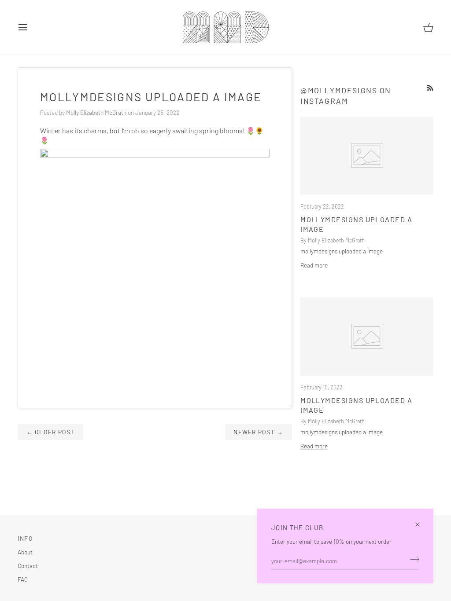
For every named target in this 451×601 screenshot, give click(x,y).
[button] (207, 536)
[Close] (421, 521)
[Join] (412, 560)
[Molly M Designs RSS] (430, 88)
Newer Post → (258, 432)
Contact (28, 565)
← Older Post (50, 432)
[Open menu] (31, 27)
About (25, 552)
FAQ (23, 579)
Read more (314, 265)
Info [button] (25, 538)
